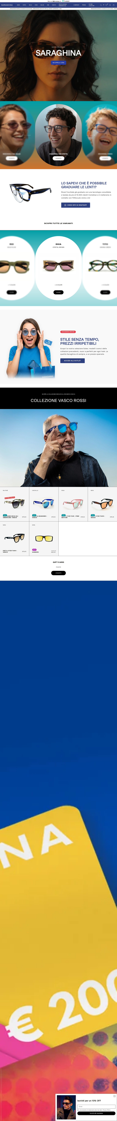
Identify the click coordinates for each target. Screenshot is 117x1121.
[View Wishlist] (106, 5)
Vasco (54, 5)
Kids (36, 5)
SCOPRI (12, 292)
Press (84, 5)
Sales (42, 5)
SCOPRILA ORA (58, 63)
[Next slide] (90, 135)
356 (48, 5)
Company (76, 5)
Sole (30, 5)
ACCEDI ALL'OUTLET (72, 361)
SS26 (18, 5)
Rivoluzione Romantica (63, 5)
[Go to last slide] (26, 135)
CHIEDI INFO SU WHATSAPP (77, 205)
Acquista (58, 573)
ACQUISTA (12, 158)
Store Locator (91, 5)
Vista (24, 5)
